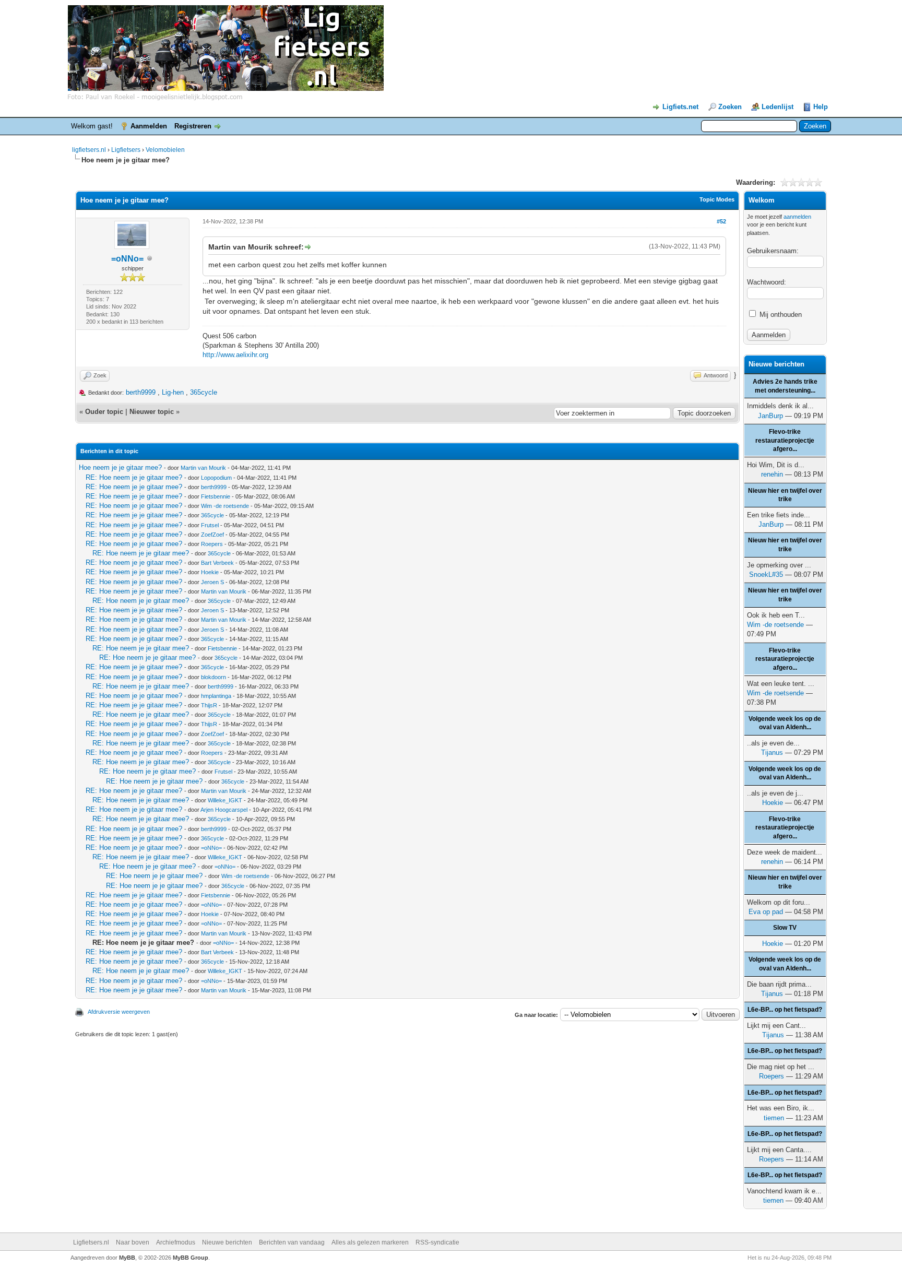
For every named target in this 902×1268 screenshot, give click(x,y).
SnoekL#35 (766, 574)
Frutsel (210, 525)
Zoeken (730, 107)
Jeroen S (212, 582)
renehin (772, 474)
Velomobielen (165, 149)
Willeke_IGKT (225, 800)
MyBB (127, 1257)
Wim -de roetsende (225, 506)
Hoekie (210, 572)
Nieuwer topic (151, 412)
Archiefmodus (175, 1242)
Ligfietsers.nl (91, 1242)
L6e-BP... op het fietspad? (784, 1009)
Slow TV (785, 927)
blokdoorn (213, 677)
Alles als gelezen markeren (370, 1242)
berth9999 (141, 392)
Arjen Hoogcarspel (223, 810)
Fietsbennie (215, 496)
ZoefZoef (212, 534)
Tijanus (772, 752)
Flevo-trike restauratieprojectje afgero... (784, 440)
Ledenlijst (777, 107)
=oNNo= (127, 258)
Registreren (192, 126)
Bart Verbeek (217, 563)
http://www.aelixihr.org (235, 355)
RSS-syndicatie (437, 1242)
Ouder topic (104, 412)
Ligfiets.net (680, 107)
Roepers (212, 544)
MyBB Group (190, 1257)
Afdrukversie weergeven (119, 1012)
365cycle (203, 392)
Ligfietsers (125, 149)
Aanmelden (148, 126)
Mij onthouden (779, 314)
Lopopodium (216, 478)
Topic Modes (716, 199)
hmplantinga (216, 696)
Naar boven (132, 1242)
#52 (721, 221)
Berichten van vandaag (292, 1242)
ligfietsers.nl (89, 149)
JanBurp (770, 416)
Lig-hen (173, 392)
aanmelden (797, 217)
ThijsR (209, 705)
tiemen (774, 1118)
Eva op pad (766, 912)
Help (820, 107)
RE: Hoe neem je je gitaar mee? (134, 477)
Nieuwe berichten (227, 1242)
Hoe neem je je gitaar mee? (120, 467)
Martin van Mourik (203, 468)
